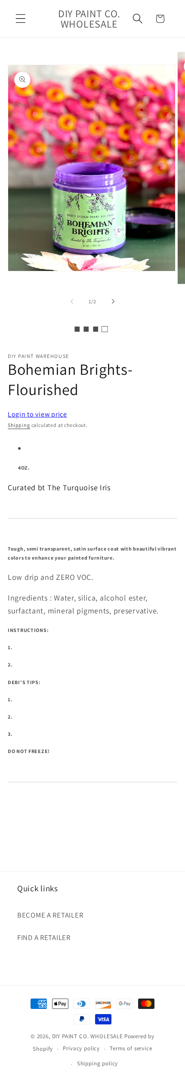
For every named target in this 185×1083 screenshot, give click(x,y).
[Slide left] (71, 301)
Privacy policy (81, 1048)
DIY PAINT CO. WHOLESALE (87, 1036)
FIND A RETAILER (44, 937)
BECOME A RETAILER (50, 915)
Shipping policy (97, 1063)
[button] (20, 18)
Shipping (19, 425)
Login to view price (37, 414)
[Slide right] (113, 301)
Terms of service (131, 1048)
